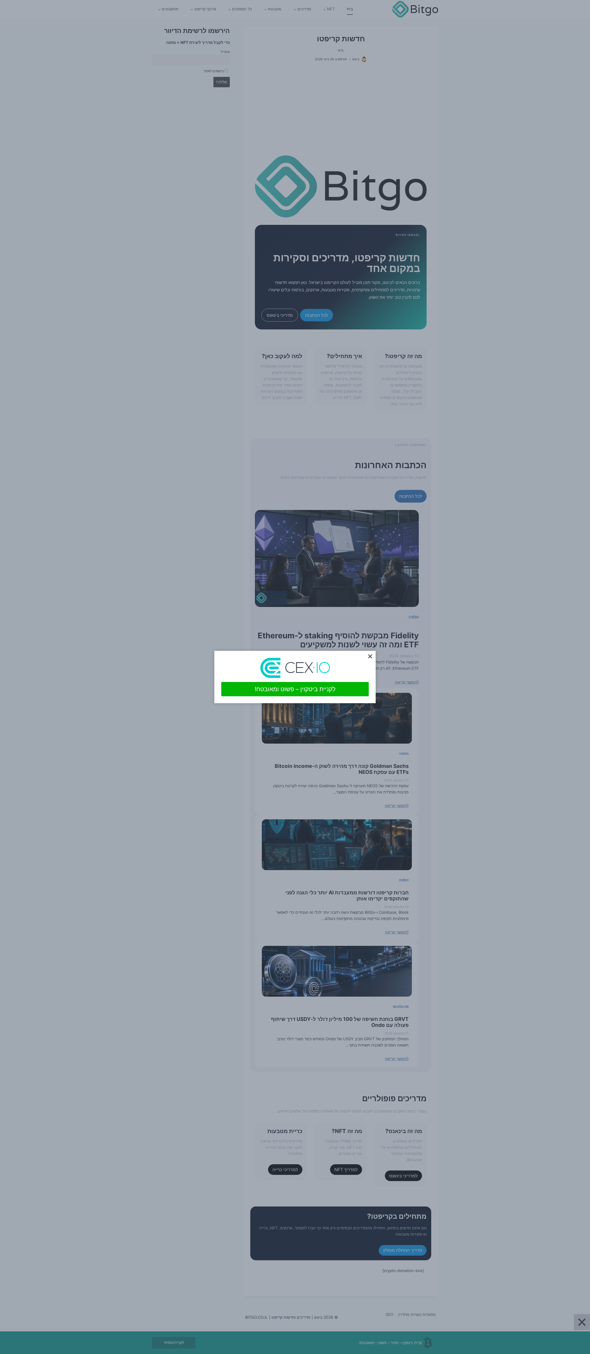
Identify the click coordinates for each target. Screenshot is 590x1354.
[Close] (370, 656)
